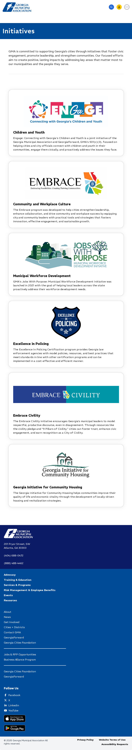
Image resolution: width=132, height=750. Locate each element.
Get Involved (11, 622)
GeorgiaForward (14, 637)
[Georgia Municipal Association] (17, 7)
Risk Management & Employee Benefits (29, 590)
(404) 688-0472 (13, 555)
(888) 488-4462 (13, 563)
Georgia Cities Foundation (20, 642)
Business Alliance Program (20, 659)
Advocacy (10, 574)
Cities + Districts (14, 627)
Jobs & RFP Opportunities (20, 654)
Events (8, 595)
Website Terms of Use (112, 739)
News (7, 617)
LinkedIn (13, 705)
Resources (10, 600)
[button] (111, 7)
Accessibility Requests (114, 744)
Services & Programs (17, 585)
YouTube (13, 710)
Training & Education (17, 579)
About (7, 611)
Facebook (14, 695)
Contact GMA (12, 632)
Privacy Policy (85, 739)
